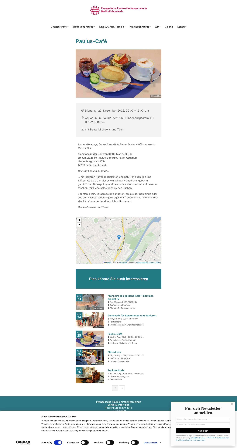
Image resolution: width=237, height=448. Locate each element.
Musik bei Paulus (139, 26)
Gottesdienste (59, 26)
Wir (157, 26)
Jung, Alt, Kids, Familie (111, 26)
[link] (59, 26)
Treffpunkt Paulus (83, 26)
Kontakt (181, 26)
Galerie (169, 26)
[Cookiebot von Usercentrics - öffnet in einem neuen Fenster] (23, 443)
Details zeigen (150, 442)
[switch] (85, 442)
